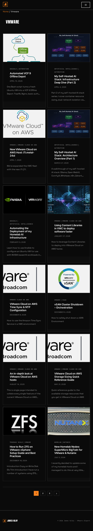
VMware (13, 145)
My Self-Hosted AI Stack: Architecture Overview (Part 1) (66, 155)
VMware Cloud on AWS (27, 145)
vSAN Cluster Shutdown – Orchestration (68, 306)
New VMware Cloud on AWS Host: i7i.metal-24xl (23, 152)
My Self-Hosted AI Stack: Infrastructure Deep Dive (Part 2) (66, 79)
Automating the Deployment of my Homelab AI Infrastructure (21, 233)
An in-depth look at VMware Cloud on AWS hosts (23, 376)
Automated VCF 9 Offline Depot (20, 75)
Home (6, 11)
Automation (24, 69)
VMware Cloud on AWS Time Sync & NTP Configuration (23, 307)
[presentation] (24, 48)
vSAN (64, 300)
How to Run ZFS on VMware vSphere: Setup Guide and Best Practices (23, 451)
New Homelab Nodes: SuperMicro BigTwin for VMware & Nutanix (68, 449)
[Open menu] (85, 5)
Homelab (57, 442)
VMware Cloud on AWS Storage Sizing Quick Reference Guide (68, 376)
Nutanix (66, 442)
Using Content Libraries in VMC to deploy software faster (68, 228)
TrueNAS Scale (16, 442)
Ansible (13, 69)
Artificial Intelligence (66, 69)
